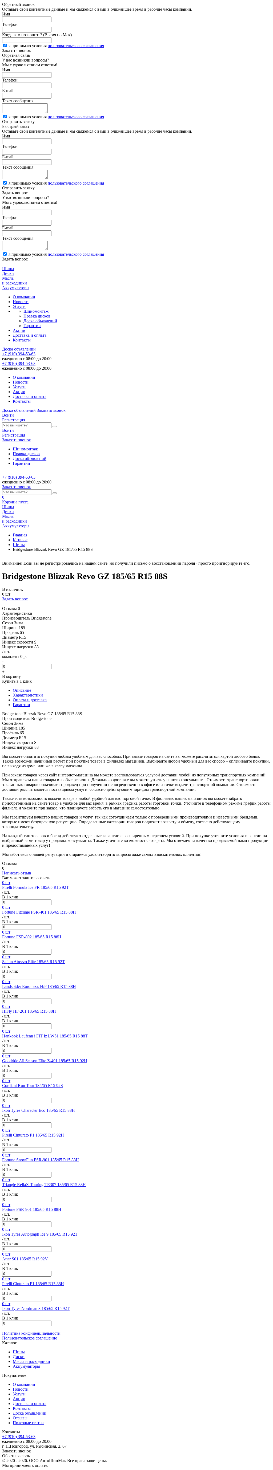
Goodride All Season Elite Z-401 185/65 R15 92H (44, 1060)
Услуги (19, 306)
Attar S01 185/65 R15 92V (25, 1259)
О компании (24, 297)
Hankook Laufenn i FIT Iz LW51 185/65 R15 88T (45, 1036)
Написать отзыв (16, 873)
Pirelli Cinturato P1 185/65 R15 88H (33, 1283)
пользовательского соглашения (76, 45)
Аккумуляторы (26, 1366)
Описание (22, 690)
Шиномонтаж (36, 311)
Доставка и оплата (29, 335)
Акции (19, 330)
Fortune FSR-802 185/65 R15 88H (31, 937)
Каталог (20, 539)
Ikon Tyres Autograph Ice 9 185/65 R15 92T (40, 1234)
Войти (8, 415)
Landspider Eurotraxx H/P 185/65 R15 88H (39, 986)
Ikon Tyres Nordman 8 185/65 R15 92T (36, 1308)
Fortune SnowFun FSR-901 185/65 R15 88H (40, 1160)
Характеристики (28, 695)
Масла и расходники (31, 1361)
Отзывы (20, 1418)
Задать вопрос (15, 599)
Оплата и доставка (30, 700)
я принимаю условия (56, 45)
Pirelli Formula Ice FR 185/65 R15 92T (35, 887)
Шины (19, 544)
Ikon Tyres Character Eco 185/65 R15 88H (38, 1110)
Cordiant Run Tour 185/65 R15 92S (32, 1085)
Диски (19, 1356)
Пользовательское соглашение (29, 1338)
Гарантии (32, 325)
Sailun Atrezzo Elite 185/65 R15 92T (33, 961)
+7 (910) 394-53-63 (18, 354)
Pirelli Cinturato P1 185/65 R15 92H (33, 1135)
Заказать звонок (51, 410)
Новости (21, 301)
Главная (20, 535)
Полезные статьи (28, 1422)
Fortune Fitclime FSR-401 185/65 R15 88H (39, 912)
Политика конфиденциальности (31, 1333)
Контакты (22, 340)
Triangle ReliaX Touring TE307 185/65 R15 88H (44, 1184)
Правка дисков (36, 316)
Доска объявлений (40, 321)
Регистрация (13, 420)
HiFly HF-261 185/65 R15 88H (29, 1011)
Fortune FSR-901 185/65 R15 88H (31, 1209)
